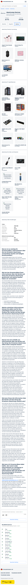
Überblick (4, 24)
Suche (24, 6)
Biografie (11, 24)
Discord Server (5, 573)
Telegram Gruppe (16, 573)
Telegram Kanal (5, 575)
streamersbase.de (7, 1)
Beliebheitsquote (7, 524)
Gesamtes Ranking (14, 519)
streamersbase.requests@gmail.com (10, 480)
